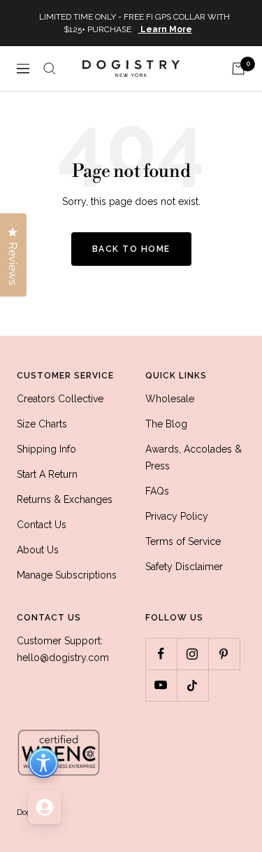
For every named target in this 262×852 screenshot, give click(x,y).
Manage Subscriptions (67, 575)
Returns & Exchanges (64, 499)
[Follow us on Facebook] (161, 653)
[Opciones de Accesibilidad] (43, 763)
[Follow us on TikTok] (192, 685)
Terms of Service (183, 541)
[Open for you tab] (44, 807)
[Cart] (238, 68)
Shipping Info (46, 449)
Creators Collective (60, 398)
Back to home (131, 249)
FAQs (157, 491)
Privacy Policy (176, 516)
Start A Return (47, 474)
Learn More (165, 29)
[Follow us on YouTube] (161, 685)
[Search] (49, 68)
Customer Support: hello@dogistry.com (63, 649)
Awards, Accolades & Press (193, 457)
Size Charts (42, 423)
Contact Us (41, 524)
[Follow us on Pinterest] (224, 653)
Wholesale (169, 398)
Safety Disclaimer (184, 566)
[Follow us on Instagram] (192, 653)
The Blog (166, 423)
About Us (38, 549)
